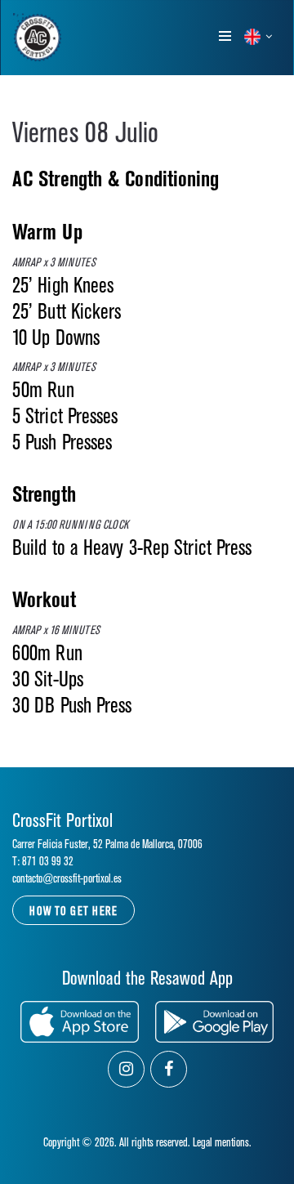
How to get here (73, 911)
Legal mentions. (222, 1142)
